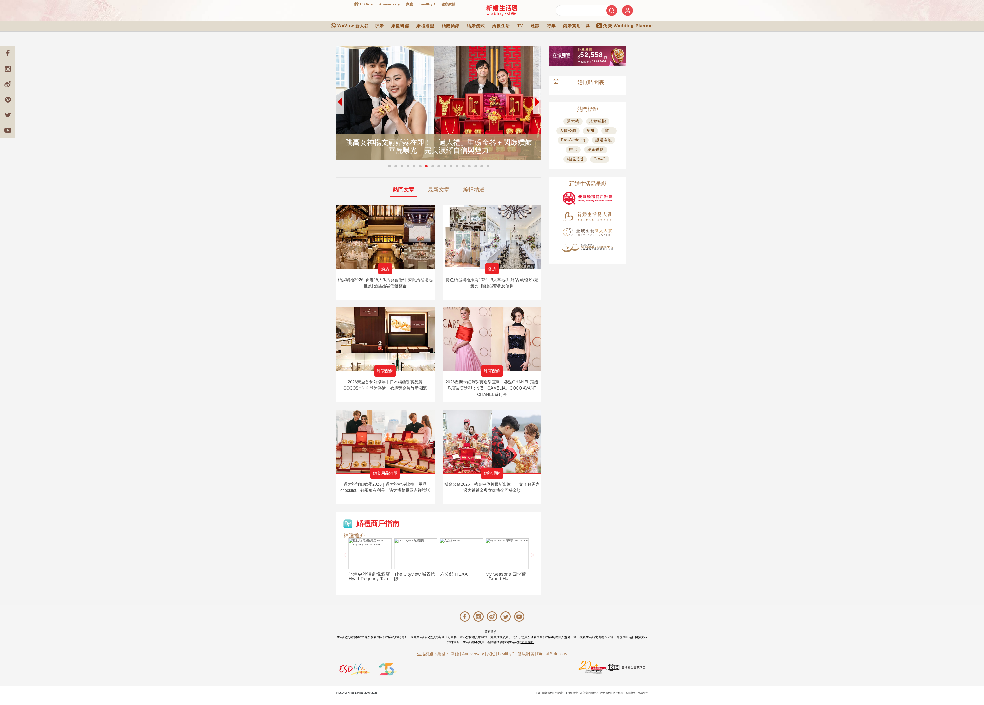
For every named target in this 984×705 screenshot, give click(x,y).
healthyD (427, 4)
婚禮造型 (425, 26)
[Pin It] (7, 99)
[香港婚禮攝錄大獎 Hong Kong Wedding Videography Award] (587, 248)
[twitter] (7, 114)
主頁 (537, 692)
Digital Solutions (552, 654)
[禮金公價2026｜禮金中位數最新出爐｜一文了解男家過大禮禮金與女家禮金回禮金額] (492, 441)
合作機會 (573, 692)
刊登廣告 (560, 692)
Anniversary (389, 4)
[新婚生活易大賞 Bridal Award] (587, 216)
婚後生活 (501, 26)
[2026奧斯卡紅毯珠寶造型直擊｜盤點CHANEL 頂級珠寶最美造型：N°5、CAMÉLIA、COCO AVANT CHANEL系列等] (492, 339)
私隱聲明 (631, 692)
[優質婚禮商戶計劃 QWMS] (587, 198)
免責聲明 (527, 642)
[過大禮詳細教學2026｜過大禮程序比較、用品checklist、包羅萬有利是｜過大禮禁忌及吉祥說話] (385, 441)
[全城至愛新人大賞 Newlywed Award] (587, 232)
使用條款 (618, 692)
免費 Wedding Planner (628, 26)
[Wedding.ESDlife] (501, 10)
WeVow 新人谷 (353, 26)
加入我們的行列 (589, 692)
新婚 (455, 654)
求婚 (379, 26)
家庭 (409, 4)
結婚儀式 (476, 26)
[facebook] (7, 53)
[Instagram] (7, 68)
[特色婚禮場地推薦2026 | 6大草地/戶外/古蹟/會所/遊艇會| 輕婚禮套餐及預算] (492, 237)
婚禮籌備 (400, 26)
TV (520, 26)
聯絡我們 (605, 692)
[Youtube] (7, 130)
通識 (535, 26)
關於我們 (547, 692)
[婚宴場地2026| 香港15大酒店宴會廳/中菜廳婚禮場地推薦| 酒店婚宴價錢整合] (385, 237)
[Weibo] (7, 84)
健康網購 (448, 4)
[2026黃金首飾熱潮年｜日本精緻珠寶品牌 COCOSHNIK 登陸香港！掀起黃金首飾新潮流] (385, 339)
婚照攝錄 (451, 26)
